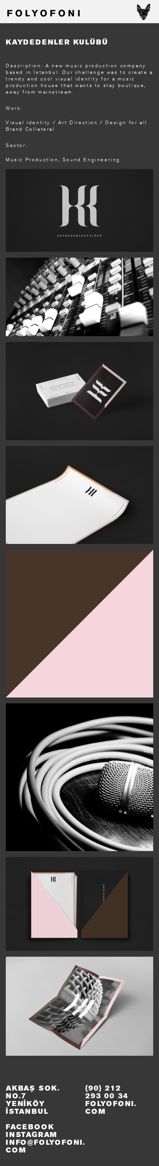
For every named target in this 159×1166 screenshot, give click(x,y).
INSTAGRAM (31, 1135)
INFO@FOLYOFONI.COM (46, 1147)
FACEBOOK (30, 1127)
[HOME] (43, 14)
